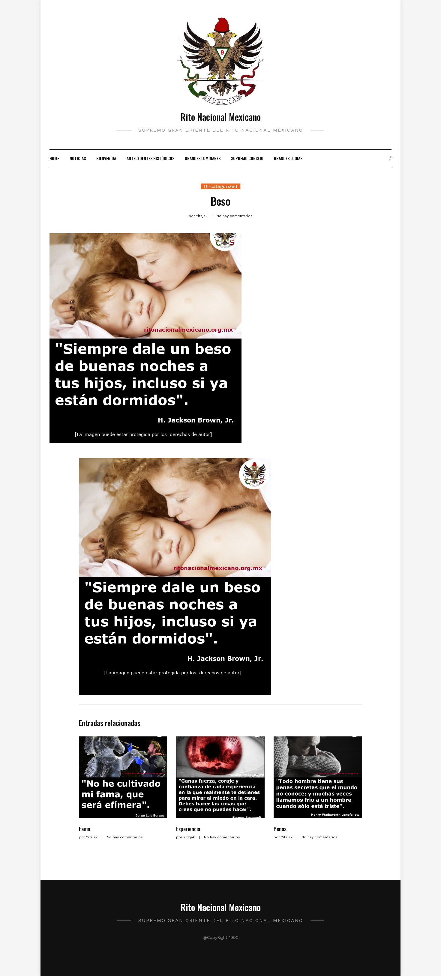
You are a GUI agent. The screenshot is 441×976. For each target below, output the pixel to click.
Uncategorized (220, 186)
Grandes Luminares (202, 158)
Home (54, 158)
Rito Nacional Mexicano (221, 117)
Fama (84, 829)
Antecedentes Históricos (150, 158)
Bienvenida (106, 158)
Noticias (78, 158)
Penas (280, 829)
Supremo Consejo (247, 158)
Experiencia (188, 829)
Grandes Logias (288, 158)
